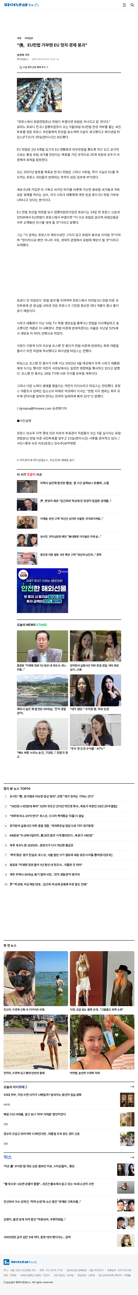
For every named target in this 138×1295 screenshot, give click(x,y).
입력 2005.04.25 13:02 (44, 59)
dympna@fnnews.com (35, 408)
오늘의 (15, 1087)
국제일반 (28, 38)
